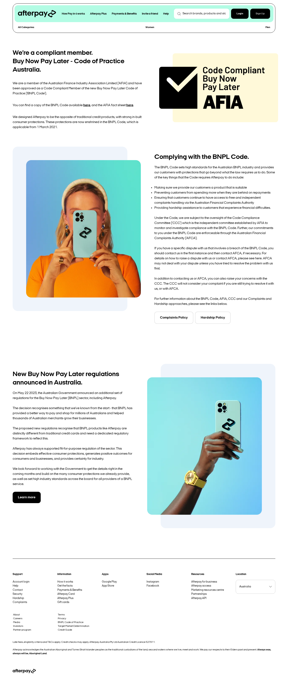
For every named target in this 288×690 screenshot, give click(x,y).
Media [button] (16, 622)
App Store (108, 585)
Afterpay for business (204, 581)
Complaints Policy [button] (174, 317)
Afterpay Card (66, 594)
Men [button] (267, 27)
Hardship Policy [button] (213, 317)
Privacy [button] (62, 618)
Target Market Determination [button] (73, 626)
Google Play (109, 581)
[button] (240, 14)
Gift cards (63, 602)
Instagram (153, 581)
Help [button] (166, 13)
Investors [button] (18, 626)
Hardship (18, 598)
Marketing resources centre (207, 590)
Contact (18, 590)
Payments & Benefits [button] (124, 13)
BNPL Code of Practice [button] (70, 622)
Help (15, 585)
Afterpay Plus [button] (98, 13)
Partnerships (199, 594)
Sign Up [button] (260, 13)
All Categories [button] (26, 27)
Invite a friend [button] (150, 13)
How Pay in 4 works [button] (73, 13)
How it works (65, 581)
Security (17, 594)
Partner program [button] (22, 630)
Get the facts (65, 585)
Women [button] (149, 27)
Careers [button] (17, 618)
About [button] (16, 615)
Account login (21, 581)
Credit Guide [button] (65, 630)
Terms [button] (61, 615)
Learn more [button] (26, 497)
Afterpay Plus (65, 598)
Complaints (20, 602)
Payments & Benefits (69, 590)
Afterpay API (198, 598)
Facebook (153, 585)
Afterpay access (201, 585)
